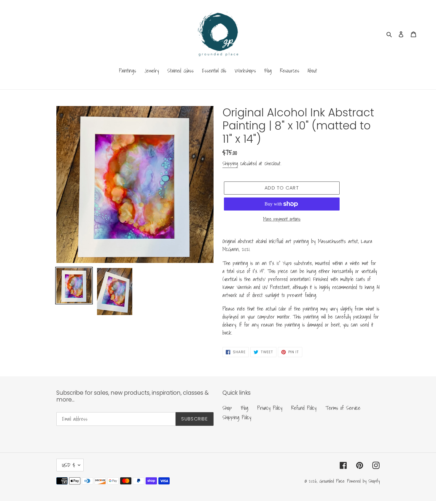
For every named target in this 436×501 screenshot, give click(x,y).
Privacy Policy (269, 408)
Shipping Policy (236, 417)
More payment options (281, 218)
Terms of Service (342, 408)
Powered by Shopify (363, 480)
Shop (227, 408)
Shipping (230, 163)
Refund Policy (303, 408)
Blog (244, 408)
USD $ (68, 465)
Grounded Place (332, 480)
